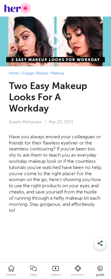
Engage (28, 73)
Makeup (57, 73)
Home (14, 73)
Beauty (42, 73)
